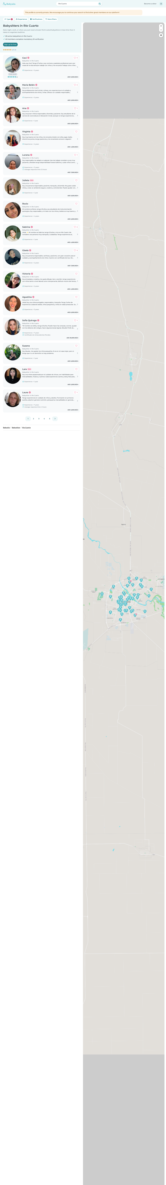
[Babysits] (9, 4)
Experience (22, 19)
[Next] (55, 418)
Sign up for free (10, 44)
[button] (133, 599)
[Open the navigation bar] (161, 4)
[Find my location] (161, 35)
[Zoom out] (161, 30)
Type (9, 19)
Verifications (37, 19)
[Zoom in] (161, 26)
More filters (52, 19)
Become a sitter (150, 4)
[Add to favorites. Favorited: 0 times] (76, 131)
